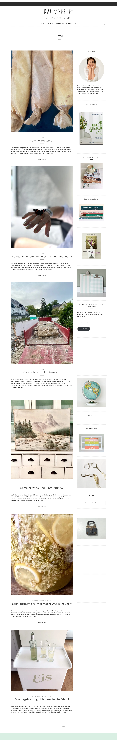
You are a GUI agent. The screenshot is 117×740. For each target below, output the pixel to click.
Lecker (42, 137)
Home (43, 24)
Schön (42, 253)
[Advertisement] (92, 356)
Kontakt (50, 24)
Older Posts (67, 726)
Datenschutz (71, 24)
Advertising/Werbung (39, 485)
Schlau (49, 485)
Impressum (60, 24)
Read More (42, 159)
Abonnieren (84, 329)
